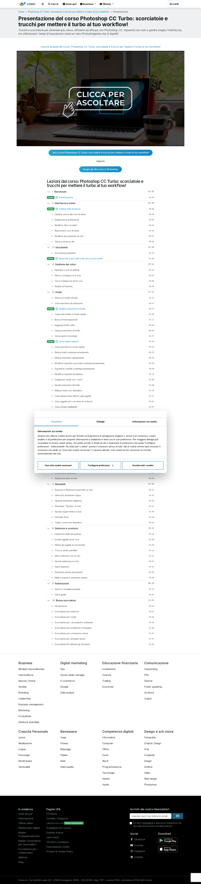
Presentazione (66, 197)
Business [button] (88, 4)
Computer (107, 743)
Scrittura (149, 692)
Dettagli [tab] (101, 421)
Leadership (24, 698)
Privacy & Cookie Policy (59, 851)
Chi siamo (51, 813)
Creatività (149, 755)
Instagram (139, 851)
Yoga (63, 737)
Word (105, 761)
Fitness (64, 743)
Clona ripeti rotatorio (69, 341)
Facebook (139, 839)
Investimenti (109, 669)
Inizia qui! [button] (71, 4)
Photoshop (150, 784)
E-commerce (67, 680)
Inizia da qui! (25, 813)
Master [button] (107, 4)
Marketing (24, 710)
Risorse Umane (26, 680)
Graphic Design (152, 743)
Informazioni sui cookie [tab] (144, 421)
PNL (146, 674)
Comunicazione (156, 663)
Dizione (148, 680)
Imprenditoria (25, 674)
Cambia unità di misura (69, 209)
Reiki (62, 761)
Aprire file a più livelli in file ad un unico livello (81, 258)
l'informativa (147, 823)
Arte (146, 749)
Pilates (64, 755)
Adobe (106, 778)
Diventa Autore (54, 832)
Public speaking (153, 686)
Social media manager (72, 674)
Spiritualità (24, 766)
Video (147, 772)
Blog (20, 862)
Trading (106, 680)
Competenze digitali (117, 731)
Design (148, 761)
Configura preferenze (99, 465)
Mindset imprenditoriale (31, 669)
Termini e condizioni (57, 842)
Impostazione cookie (57, 846)
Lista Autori (52, 837)
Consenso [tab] (56, 421)
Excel (105, 755)
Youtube (138, 845)
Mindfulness (25, 761)
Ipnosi (21, 737)
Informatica (108, 737)
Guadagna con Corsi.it (58, 827)
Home (21, 11)
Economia (107, 686)
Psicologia (24, 755)
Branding (23, 692)
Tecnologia (108, 772)
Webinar (23, 857)
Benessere (68, 731)
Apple (105, 784)
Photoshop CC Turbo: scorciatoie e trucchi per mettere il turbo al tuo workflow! (68, 11)
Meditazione (25, 743)
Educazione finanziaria (120, 663)
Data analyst (67, 692)
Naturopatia (67, 766)
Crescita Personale (33, 731)
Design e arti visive (158, 731)
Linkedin (138, 857)
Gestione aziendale (28, 722)
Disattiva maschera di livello (72, 308)
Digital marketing (73, 663)
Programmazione (112, 766)
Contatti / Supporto (57, 818)
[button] (42, 4)
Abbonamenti (25, 818)
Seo (62, 669)
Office (105, 749)
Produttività (24, 716)
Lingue (148, 698)
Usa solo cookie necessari (58, 465)
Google (64, 686)
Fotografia (150, 737)
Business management (30, 704)
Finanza (106, 674)
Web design (150, 778)
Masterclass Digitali (29, 827)
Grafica (148, 766)
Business (25, 663)
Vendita (22, 686)
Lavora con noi (54, 823)
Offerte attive (25, 823)
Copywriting (150, 669)
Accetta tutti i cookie (142, 465)
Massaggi (65, 749)
